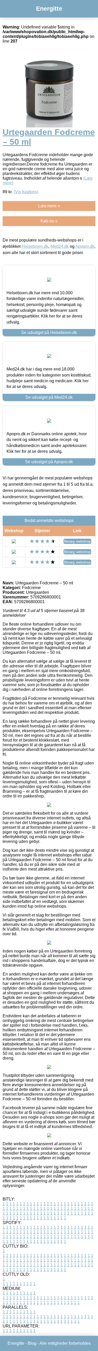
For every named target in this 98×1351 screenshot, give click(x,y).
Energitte (49, 8)
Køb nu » (49, 221)
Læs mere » (49, 206)
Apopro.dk (84, 246)
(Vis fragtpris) (26, 192)
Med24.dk (59, 246)
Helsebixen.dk (35, 246)
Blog (32, 1343)
